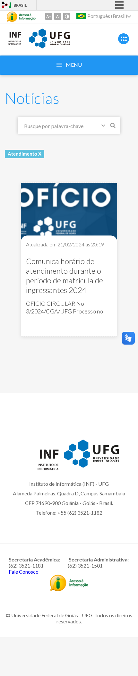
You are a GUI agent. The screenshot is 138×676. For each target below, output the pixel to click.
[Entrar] (5, 5)
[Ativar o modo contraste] (66, 16)
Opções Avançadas (104, 127)
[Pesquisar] (113, 126)
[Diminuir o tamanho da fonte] (57, 16)
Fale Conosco (24, 572)
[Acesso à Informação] (21, 16)
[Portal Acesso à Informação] (69, 589)
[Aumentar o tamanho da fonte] (48, 16)
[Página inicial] (14, 43)
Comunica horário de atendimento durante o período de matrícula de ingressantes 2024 (64, 275)
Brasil (20, 5)
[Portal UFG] (49, 46)
